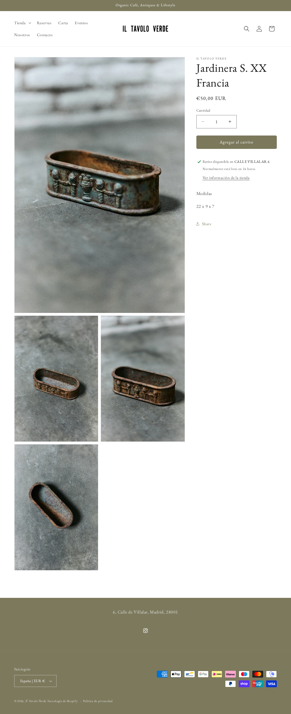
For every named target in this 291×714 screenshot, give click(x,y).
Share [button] (206, 223)
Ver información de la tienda (226, 177)
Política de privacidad (98, 701)
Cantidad (203, 110)
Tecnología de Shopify (62, 701)
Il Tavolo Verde (36, 701)
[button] (22, 23)
